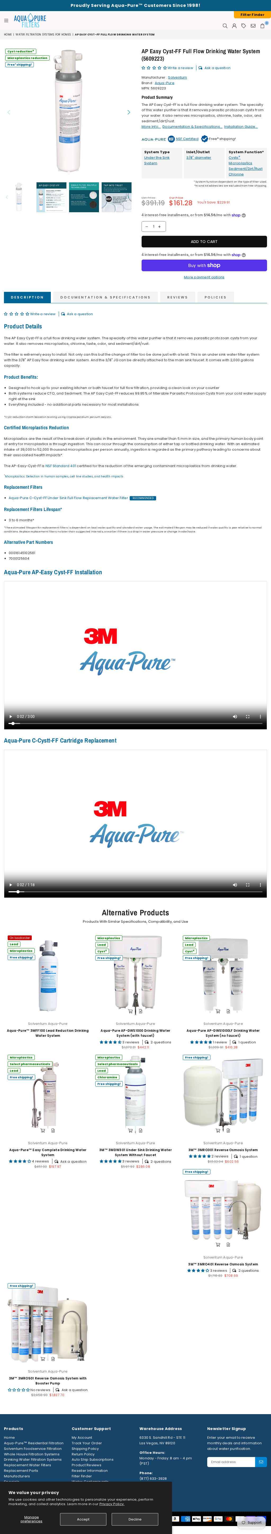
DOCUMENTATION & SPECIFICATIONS (105, 297)
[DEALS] (243, 26)
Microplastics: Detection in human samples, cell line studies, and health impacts (64, 476)
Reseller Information (90, 1470)
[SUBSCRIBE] (261, 1462)
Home (8, 35)
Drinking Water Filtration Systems (33, 1459)
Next (129, 112)
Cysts (235, 157)
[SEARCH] (225, 26)
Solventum (177, 77)
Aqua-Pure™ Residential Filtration (34, 1443)
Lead (14, 944)
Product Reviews (86, 1465)
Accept (83, 1519)
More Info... (151, 126)
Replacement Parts (21, 1470)
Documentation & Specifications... (192, 126)
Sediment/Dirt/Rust (246, 168)
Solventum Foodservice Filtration (33, 1448)
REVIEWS (177, 297)
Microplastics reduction (27, 58)
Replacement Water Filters (27, 1465)
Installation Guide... (241, 126)
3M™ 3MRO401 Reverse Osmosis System (223, 1264)
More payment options (204, 277)
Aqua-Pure (164, 82)
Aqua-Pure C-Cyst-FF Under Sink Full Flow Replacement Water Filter (68, 497)
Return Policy (83, 1454)
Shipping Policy (85, 1448)
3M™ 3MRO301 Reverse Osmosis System (223, 1150)
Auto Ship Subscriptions (93, 1459)
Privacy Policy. (112, 1503)
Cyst (102, 951)
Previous (8, 112)
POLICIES (216, 297)
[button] (155, 67)
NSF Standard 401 (61, 465)
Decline (135, 1519)
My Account (82, 1437)
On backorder (20, 938)
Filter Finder (82, 1476)
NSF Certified (187, 138)
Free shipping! (19, 64)
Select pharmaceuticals (30, 1064)
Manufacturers (17, 1476)
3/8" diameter (198, 157)
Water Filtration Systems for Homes (43, 35)
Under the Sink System (157, 160)
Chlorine (236, 174)
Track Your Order (87, 1443)
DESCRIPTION (27, 297)
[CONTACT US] (253, 26)
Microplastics (240, 163)
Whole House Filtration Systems (32, 1454)
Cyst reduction (20, 51)
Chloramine (107, 1077)
